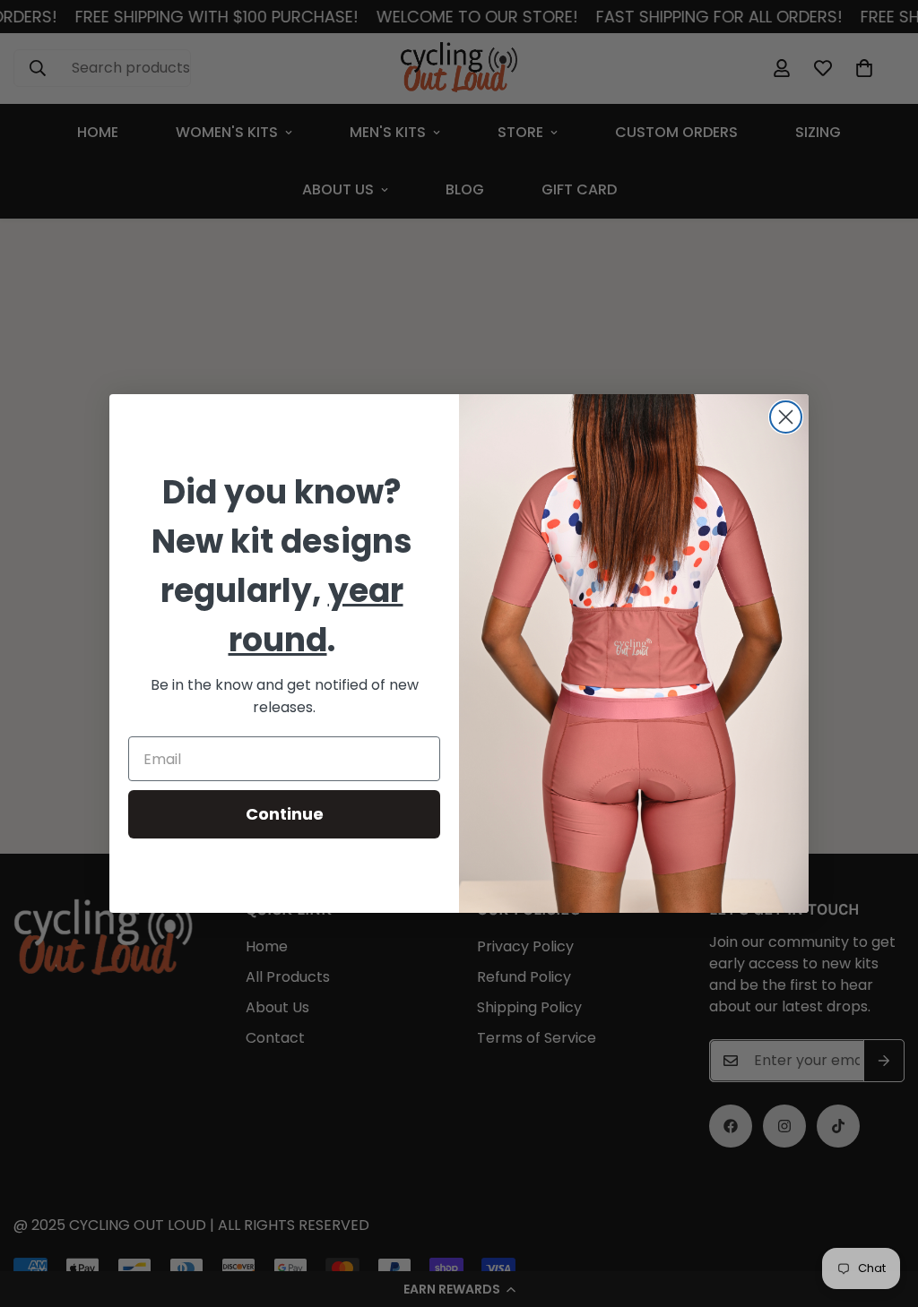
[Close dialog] (785, 417)
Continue (285, 814)
